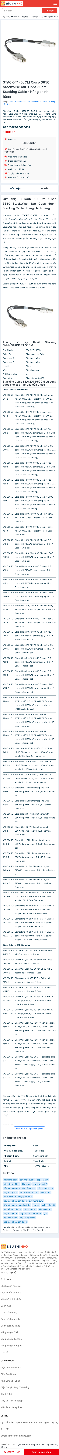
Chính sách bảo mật (11, 1286)
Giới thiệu (15, 188)
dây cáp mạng (10, 1205)
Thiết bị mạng (36, 17)
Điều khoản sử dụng (11, 1292)
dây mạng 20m (36, 1201)
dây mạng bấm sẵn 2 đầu (15, 1201)
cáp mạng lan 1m (45, 1188)
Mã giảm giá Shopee (11, 1345)
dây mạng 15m (10, 1192)
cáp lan (36, 1184)
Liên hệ (4, 1352)
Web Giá (53, 1444)
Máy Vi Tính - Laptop (19, 17)
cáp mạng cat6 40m (29, 1192)
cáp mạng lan (30, 1209)
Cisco (11, 101)
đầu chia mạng (10, 1218)
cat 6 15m (8, 1196)
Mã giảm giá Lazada (11, 1339)
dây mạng (26, 1184)
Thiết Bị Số (6, 1394)
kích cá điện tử (48, 1205)
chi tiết (44, 188)
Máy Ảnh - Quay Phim (12, 1407)
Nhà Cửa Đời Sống (10, 1380)
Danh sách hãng (9, 1312)
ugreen (36, 1205)
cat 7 (44, 1184)
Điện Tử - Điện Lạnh (11, 1367)
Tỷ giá (18, 1444)
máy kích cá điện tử (12, 1209)
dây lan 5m (45, 1192)
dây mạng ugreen (12, 1188)
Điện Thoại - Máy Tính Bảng (15, 1387)
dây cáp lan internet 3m (30, 1213)
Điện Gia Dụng (8, 1374)
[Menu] (55, 3)
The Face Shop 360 (31, 1444)
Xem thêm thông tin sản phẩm (29, 1128)
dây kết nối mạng (27, 1218)
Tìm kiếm (49, 10)
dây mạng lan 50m (23, 1196)
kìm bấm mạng (28, 1188)
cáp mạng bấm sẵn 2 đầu (15, 1222)
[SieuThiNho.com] (16, 3)
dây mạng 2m (45, 1209)
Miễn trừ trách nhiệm (11, 1299)
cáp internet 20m (11, 1184)
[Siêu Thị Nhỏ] (14, 1246)
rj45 (45, 1213)
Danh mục (6, 1305)
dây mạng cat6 (10, 1213)
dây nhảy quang (27, 1180)
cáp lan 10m (42, 1180)
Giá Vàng (45, 1444)
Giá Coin (3, 1447)
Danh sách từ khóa (10, 1325)
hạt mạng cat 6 (10, 1180)
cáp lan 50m (24, 1205)
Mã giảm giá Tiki (9, 1332)
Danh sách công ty (10, 1319)
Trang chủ (5, 17)
